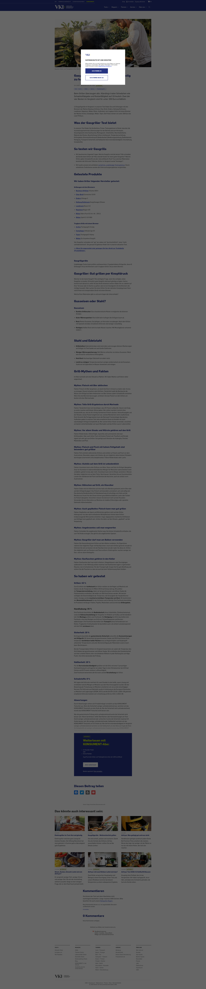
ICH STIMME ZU (96, 71)
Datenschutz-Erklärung (105, 66)
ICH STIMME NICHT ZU (97, 77)
